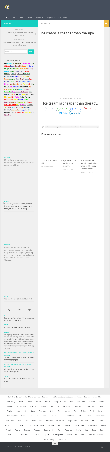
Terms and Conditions (95, 435)
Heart (20, 421)
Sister (102, 430)
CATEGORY (67, 406)
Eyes (75, 411)
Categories (49, 18)
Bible (71, 402)
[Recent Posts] (9, 310)
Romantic (68, 430)
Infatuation (60, 421)
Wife (82, 435)
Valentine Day (19, 112)
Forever (44, 416)
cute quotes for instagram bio (54, 127)
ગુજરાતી (9, 63)
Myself (8, 430)
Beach (12, 66)
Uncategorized (58, 435)
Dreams (67, 411)
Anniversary (10, 402)
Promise (7, 102)
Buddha (33, 406)
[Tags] (29, 310)
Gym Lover (10, 421)
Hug (20, 89)
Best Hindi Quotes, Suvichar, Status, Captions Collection (28, 397)
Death (52, 411)
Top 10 (46, 435)
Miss (12, 97)
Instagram (45, 24)
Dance (33, 411)
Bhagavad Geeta (60, 402)
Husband (25, 89)
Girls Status (70, 416)
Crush (18, 411)
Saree (6, 325)
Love (5, 315)
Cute (25, 411)
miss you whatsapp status (71, 127)
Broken (6, 201)
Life (15, 425)
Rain (59, 430)
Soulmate (24, 435)
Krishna (101, 421)
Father (100, 411)
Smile (9, 435)
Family (11, 82)
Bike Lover (81, 402)
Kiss (93, 421)
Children (78, 406)
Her (14, 89)
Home (14, 18)
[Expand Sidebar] (106, 23)
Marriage (7, 97)
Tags (21, 18)
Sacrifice (30, 105)
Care (51, 406)
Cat (58, 406)
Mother (7, 157)
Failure (83, 411)
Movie (6, 296)
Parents (7, 245)
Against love (97, 397)
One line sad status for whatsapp (89, 127)
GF (61, 416)
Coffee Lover (89, 406)
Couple (100, 406)
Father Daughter (11, 416)
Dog (59, 411)
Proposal (37, 430)
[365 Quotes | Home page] (7, 7)
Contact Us (39, 18)
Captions (29, 18)
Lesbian (7, 425)
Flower (23, 416)
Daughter (42, 411)
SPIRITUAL (8, 110)
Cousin (9, 411)
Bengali (6, 332)
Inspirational (72, 421)
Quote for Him (49, 430)
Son (16, 435)
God (79, 416)
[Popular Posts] (19, 310)
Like (21, 425)
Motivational (92, 425)
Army (21, 402)
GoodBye (88, 416)
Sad (86, 430)
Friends (53, 416)
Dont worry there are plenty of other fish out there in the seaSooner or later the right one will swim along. (19, 206)
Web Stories (62, 18)
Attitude (7, 66)
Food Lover (34, 416)
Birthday (30, 69)
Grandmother (99, 416)
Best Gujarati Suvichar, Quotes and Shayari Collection (70, 397)
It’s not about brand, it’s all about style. (17, 327)
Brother (10, 406)
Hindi (34, 421)
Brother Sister (22, 406)
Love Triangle (39, 425)
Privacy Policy (49, 439)
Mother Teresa (79, 425)
